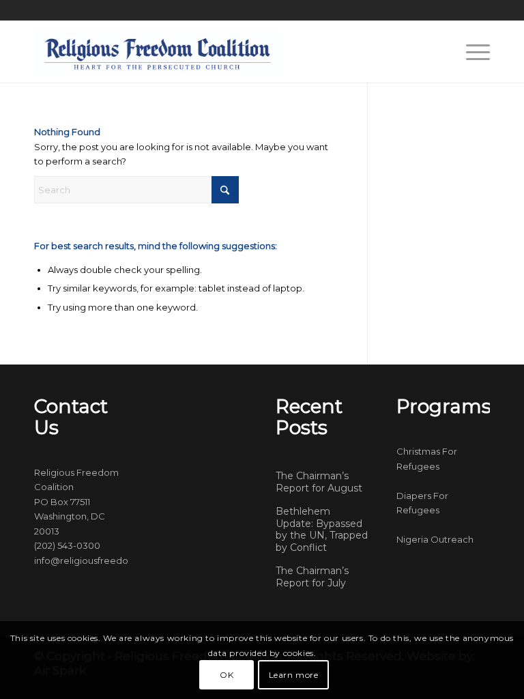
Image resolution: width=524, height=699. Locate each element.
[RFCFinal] (158, 52)
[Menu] (471, 52)
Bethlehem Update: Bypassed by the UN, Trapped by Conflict (322, 529)
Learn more (294, 675)
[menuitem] (471, 52)
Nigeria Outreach (435, 539)
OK (226, 675)
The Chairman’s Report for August (319, 482)
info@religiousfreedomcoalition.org (113, 560)
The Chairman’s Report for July (312, 577)
